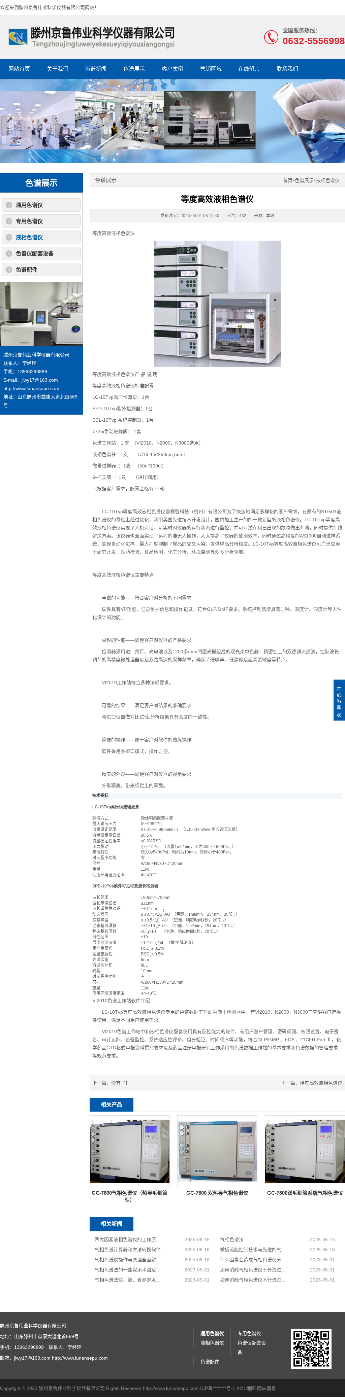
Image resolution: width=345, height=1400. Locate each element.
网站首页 (19, 69)
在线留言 (249, 69)
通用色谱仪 (29, 205)
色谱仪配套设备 (35, 253)
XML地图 (246, 1388)
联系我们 (287, 69)
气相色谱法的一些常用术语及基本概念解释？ (129, 1269)
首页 (287, 180)
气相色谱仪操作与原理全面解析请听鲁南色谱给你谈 (129, 1259)
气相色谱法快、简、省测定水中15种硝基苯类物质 (129, 1280)
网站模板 (266, 1388)
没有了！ (120, 1083)
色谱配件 (26, 270)
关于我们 (57, 69)
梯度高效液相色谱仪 (321, 1083)
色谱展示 (134, 69)
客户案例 (172, 69)
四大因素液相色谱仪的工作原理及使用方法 (129, 1239)
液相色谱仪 (29, 237)
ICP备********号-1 (217, 1388)
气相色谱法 (232, 1239)
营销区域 (211, 69)
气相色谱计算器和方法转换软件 (128, 1249)
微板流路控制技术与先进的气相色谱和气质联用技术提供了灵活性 (254, 1249)
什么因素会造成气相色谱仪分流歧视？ (254, 1259)
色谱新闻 (95, 69)
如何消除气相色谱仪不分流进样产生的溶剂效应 (254, 1269)
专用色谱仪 (29, 221)
